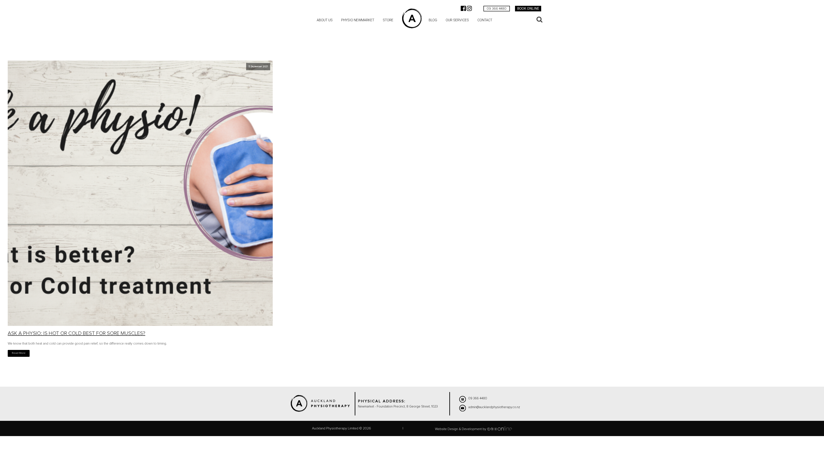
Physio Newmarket (357, 20)
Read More (19, 353)
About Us (325, 20)
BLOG (433, 20)
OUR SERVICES (457, 20)
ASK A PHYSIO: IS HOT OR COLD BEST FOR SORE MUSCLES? (76, 333)
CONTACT (484, 20)
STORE (388, 20)
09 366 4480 (496, 8)
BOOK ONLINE (528, 8)
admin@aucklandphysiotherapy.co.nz (494, 407)
